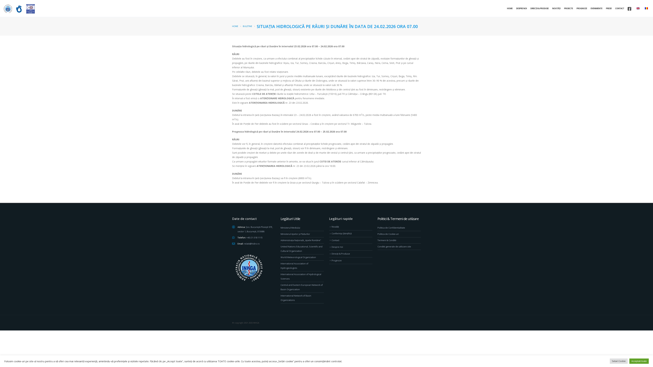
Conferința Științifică (342, 233)
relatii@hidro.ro (252, 243)
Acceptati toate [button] (639, 361)
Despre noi (521, 8)
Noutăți (556, 8)
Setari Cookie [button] (619, 361)
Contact (619, 8)
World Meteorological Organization (298, 257)
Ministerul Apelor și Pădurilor (295, 234)
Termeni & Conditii (387, 240)
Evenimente (596, 8)
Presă (609, 8)
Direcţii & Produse (539, 8)
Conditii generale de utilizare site (394, 246)
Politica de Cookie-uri (388, 234)
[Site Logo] (19, 8)
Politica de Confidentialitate (391, 227)
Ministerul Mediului (290, 227)
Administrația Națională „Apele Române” (301, 240)
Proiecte (568, 8)
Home (510, 8)
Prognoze (581, 8)
